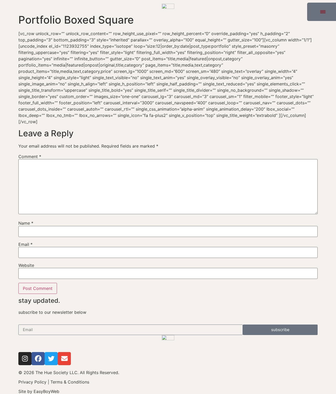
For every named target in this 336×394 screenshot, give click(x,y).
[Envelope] (64, 358)
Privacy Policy (32, 382)
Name (25, 223)
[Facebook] (38, 358)
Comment (29, 156)
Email (25, 244)
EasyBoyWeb (46, 391)
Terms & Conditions (69, 382)
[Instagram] (25, 358)
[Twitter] (51, 358)
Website (26, 265)
